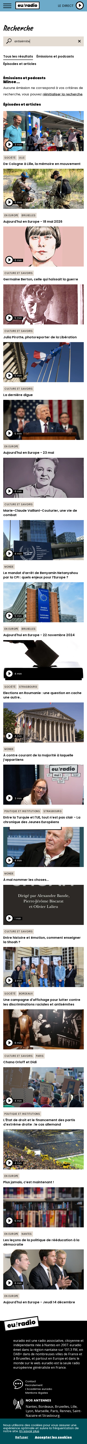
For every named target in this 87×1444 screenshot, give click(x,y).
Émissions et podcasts (55, 56)
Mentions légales (36, 1393)
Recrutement (33, 1385)
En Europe (11, 215)
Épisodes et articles (19, 64)
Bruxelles (28, 215)
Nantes (27, 1234)
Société (10, 157)
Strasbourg (28, 686)
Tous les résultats (18, 56)
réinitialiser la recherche (62, 94)
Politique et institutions (22, 811)
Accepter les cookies (53, 1437)
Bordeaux (26, 993)
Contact (30, 1381)
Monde (9, 566)
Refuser (21, 1437)
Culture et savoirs (18, 273)
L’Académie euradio (38, 1389)
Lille (22, 157)
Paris (40, 1056)
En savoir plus (29, 1431)
